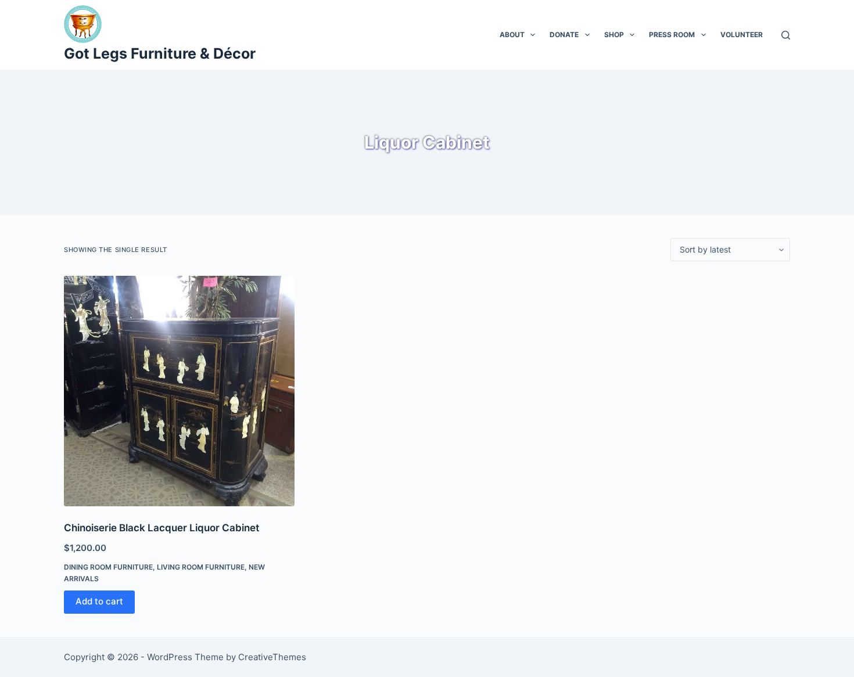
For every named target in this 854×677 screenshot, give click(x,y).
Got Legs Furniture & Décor (160, 53)
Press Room (672, 34)
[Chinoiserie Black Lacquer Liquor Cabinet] (179, 391)
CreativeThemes (272, 656)
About (512, 34)
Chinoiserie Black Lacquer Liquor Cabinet (161, 528)
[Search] (785, 35)
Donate (564, 34)
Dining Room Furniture (108, 567)
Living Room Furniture (201, 567)
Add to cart (99, 601)
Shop (614, 34)
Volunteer (741, 34)
